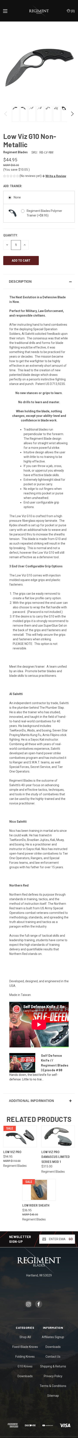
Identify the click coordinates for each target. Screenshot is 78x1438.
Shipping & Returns (53, 1366)
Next (72, 113)
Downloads (25, 1376)
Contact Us (53, 1356)
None (17, 197)
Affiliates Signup (53, 1337)
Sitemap (53, 1395)
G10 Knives (25, 1366)
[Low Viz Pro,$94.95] (20, 1136)
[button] (54, 176)
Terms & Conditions (53, 1386)
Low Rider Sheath (35, 1205)
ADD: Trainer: (13, 186)
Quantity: (10, 235)
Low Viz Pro (12, 1152)
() (72, 11)
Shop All (25, 1337)
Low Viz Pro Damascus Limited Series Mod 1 (55, 1157)
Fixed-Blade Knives (25, 1347)
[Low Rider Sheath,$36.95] (39, 1190)
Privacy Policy (53, 1376)
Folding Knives (25, 1356)
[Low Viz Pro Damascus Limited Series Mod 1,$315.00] (58, 1136)
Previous (6, 113)
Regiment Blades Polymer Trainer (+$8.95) (44, 213)
